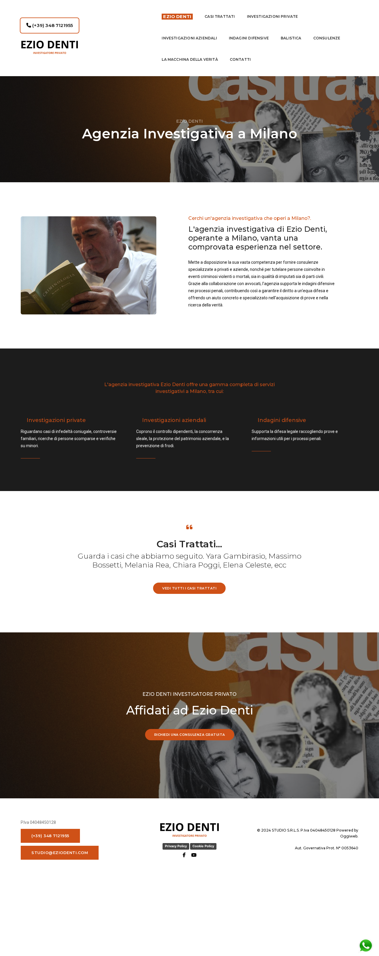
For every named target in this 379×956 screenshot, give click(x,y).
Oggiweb (348, 836)
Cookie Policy (203, 846)
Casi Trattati (220, 16)
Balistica (291, 38)
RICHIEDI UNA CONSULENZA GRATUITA (189, 735)
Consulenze (327, 38)
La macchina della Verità (190, 59)
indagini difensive (249, 38)
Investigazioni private (272, 16)
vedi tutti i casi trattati (189, 588)
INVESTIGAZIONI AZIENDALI (189, 38)
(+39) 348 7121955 (52, 25)
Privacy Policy (176, 846)
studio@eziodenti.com (59, 852)
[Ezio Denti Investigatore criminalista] (85, 47)
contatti (240, 59)
